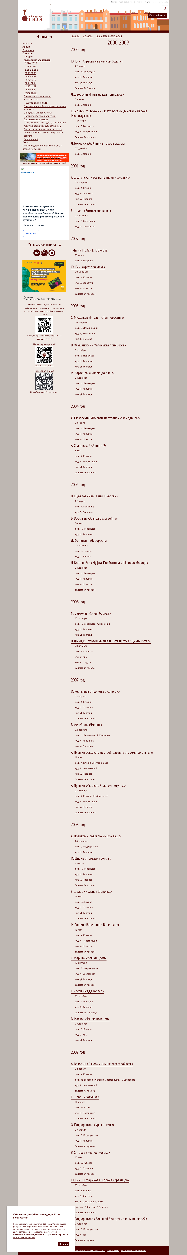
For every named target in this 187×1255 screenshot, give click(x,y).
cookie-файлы (49, 1224)
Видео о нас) (31, 139)
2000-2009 (31, 69)
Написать (31, 233)
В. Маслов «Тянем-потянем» (90, 1018)
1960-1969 (30, 83)
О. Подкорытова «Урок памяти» (93, 1124)
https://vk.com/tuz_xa (44, 366)
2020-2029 (31, 63)
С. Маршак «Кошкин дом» (89, 957)
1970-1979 (30, 79)
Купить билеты (157, 15)
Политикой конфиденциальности (28, 1234)
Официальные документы (38, 112)
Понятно (63, 1244)
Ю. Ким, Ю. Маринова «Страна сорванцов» (100, 1179)
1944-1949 (30, 89)
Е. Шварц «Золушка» (85, 1096)
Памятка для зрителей (36, 102)
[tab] (44, 37)
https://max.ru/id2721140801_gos (44, 392)
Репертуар (28, 50)
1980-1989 (30, 76)
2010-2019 (30, 66)
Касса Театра (31, 99)
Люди (25, 142)
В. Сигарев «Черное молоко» (90, 1152)
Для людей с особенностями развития (45, 106)
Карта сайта (163, 2)
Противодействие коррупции (130, 2)
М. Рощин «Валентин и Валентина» (95, 924)
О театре (27, 53)
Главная (75, 35)
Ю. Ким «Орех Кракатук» (88, 266)
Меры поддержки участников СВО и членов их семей (44, 163)
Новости (27, 43)
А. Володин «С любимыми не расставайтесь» (102, 1063)
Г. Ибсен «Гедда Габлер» (87, 990)
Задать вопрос (150, 2)
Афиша (26, 46)
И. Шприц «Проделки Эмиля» (91, 858)
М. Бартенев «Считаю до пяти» (92, 372)
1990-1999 (30, 73)
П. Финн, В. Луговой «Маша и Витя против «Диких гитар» (111, 640)
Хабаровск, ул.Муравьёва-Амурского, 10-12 (87, 1250)
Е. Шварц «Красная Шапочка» (91, 891)
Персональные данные (36, 119)
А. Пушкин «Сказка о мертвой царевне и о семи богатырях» (112, 752)
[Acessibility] (165, 8)
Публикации (30, 92)
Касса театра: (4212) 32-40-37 (133, 1250)
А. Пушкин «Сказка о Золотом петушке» (98, 785)
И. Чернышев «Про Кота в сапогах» (95, 691)
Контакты (29, 109)
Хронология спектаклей (37, 60)
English (114, 2)
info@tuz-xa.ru (113, 1250)
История (28, 56)
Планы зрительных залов (37, 96)
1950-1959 (30, 86)
